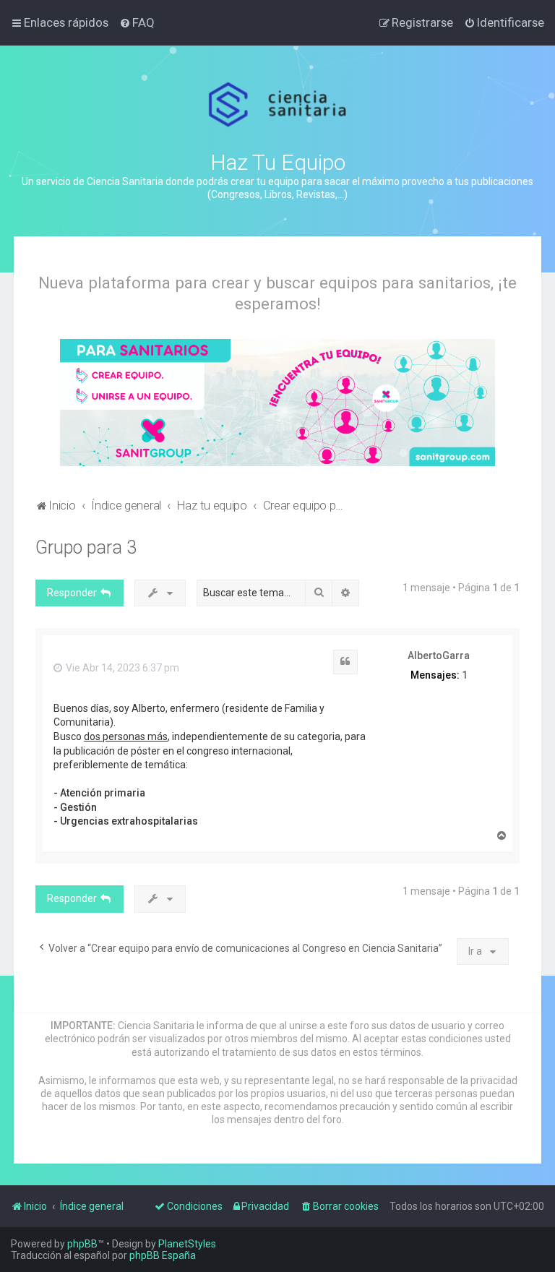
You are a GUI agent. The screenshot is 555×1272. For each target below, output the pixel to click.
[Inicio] (278, 105)
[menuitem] (137, 22)
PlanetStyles (187, 1244)
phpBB (82, 1244)
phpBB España (162, 1255)
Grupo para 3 (86, 547)
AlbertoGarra (439, 655)
